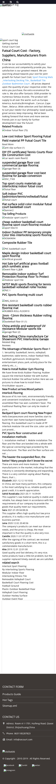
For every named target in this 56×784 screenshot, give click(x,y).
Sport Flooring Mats (43, 77)
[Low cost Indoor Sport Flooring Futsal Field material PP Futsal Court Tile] (15, 129)
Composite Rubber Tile (17, 242)
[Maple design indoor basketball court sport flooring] (14, 248)
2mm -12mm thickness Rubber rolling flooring (27, 317)
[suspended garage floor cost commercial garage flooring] (15, 157)
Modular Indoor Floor (13, 572)
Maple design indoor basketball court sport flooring (26, 254)
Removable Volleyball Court (16, 579)
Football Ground (10, 585)
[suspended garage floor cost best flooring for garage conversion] (11, 168)
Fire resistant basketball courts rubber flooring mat (27, 306)
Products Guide (11, 694)
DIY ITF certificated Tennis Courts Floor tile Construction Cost (27, 153)
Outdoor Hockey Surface (14, 595)
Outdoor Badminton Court (16, 83)
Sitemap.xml (9, 705)
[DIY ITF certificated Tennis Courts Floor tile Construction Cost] (13, 147)
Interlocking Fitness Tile (14, 575)
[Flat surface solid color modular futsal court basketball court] (9, 199)
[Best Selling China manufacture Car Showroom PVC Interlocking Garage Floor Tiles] (11, 331)
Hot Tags (7, 700)
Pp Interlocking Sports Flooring (18, 569)
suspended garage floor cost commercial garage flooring (21, 164)
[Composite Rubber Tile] (8, 237)
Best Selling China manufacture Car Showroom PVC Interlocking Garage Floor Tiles (25, 339)
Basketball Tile (38, 80)
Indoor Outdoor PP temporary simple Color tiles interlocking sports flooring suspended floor (27, 235)
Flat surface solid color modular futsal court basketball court (27, 205)
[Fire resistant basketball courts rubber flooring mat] (10, 300)
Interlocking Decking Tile (16, 80)
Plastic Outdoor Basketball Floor (18, 589)
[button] (22, 25)
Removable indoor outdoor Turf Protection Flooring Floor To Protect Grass (25, 276)
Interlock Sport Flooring (14, 566)
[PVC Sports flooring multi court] (6, 290)
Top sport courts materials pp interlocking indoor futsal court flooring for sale (22, 186)
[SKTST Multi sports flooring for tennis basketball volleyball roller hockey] (12, 279)
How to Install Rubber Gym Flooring (23, 369)
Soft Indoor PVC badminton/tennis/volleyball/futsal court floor (25, 196)
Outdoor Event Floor (12, 598)
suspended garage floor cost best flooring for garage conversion (24, 174)
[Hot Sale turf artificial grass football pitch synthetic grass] (12, 258)
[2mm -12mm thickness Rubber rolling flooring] (15, 310)
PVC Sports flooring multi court (22, 295)
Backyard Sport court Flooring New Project (27, 413)
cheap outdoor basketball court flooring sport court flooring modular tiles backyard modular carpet (26, 224)
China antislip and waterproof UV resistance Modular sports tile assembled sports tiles (24, 328)
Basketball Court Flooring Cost (17, 582)
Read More (8, 144)
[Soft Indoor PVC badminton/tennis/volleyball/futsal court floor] (9, 189)
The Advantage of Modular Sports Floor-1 (26, 349)
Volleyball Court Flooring (15, 592)
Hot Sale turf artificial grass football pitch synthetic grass (25, 265)
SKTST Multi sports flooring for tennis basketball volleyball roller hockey (26, 285)
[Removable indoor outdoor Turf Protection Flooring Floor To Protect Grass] (12, 269)
